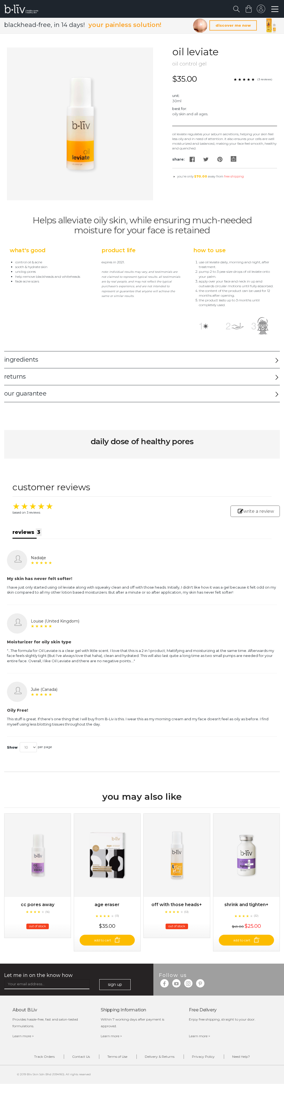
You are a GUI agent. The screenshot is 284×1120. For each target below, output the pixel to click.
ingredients (21, 359)
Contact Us (81, 1056)
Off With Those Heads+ (176, 904)
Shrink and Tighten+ (246, 904)
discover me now (233, 25)
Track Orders (44, 1056)
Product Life (119, 250)
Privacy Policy (203, 1056)
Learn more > (23, 1036)
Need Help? (241, 1056)
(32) (256, 916)
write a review (258, 511)
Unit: (176, 95)
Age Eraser (107, 904)
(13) (117, 916)
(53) (186, 912)
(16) (47, 912)
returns (15, 376)
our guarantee (25, 393)
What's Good (27, 250)
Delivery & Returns (159, 1056)
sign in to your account (261, 10)
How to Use (209, 250)
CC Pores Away (37, 904)
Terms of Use (117, 1056)
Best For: (179, 108)
